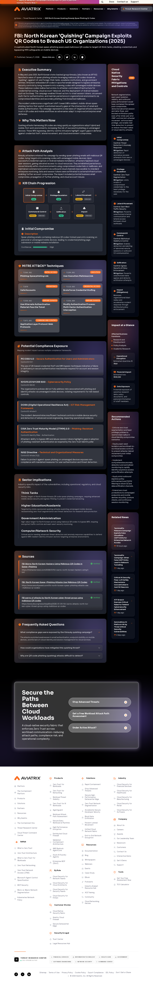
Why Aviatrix (112, 9)
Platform (49, 9)
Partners (86, 9)
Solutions (74, 9)
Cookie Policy (80, 973)
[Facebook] (59, 57)
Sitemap (43, 973)
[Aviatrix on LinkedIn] (29, 974)
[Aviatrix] (27, 9)
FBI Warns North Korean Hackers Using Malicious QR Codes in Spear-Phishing (52, 565)
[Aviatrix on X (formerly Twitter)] (22, 974)
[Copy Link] (82, 57)
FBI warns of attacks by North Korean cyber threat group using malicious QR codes (52, 599)
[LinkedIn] (75, 57)
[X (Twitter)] (67, 57)
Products (61, 9)
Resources (98, 9)
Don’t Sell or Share (123, 972)
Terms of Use (54, 973)
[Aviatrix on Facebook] (16, 974)
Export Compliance (96, 973)
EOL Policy (110, 973)
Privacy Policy (67, 973)
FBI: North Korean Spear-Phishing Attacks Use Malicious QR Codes (54, 582)
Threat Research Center (32, 18)
